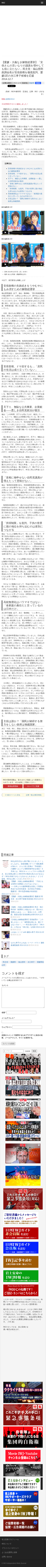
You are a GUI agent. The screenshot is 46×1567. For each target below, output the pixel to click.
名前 (4, 1012)
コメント (5, 985)
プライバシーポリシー (10, 1548)
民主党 (5, 962)
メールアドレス (8, 1018)
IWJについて (6, 1544)
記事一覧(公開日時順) (34, 795)
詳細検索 (27, 1051)
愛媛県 (31, 83)
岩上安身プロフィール (10, 1539)
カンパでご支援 (33, 786)
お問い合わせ (7, 1557)
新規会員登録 (13, 786)
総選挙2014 (9, 99)
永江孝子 (31, 962)
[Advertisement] (23, 31)
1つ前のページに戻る (12, 795)
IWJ (3, 3)
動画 (38, 83)
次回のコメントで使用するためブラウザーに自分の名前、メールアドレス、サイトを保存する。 (22, 1036)
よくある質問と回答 (9, 1552)
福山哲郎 (21, 962)
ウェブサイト (7, 1027)
